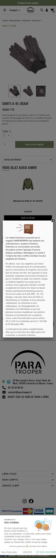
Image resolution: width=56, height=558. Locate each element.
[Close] (53, 220)
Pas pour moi (9, 552)
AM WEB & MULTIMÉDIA (38, 546)
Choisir (27, 552)
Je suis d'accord (46, 552)
